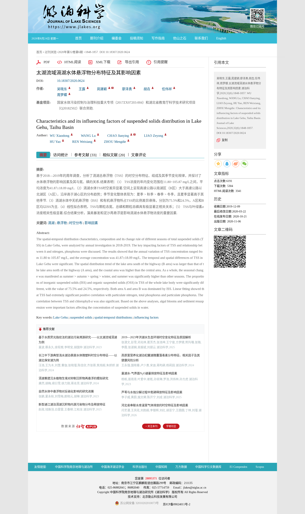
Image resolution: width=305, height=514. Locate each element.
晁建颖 (102, 89)
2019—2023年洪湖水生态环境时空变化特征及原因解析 (156, 337)
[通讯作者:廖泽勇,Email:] (134, 88)
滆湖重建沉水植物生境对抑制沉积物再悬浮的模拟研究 (73, 378)
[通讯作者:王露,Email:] (88, 88)
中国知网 (161, 466)
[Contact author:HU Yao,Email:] (63, 140)
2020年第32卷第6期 (70, 52)
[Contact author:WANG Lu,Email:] (98, 134)
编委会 (117, 38)
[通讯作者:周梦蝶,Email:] (69, 94)
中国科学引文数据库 (208, 466)
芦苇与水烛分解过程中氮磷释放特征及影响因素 (151, 392)
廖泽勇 (127, 89)
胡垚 (147, 89)
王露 (82, 89)
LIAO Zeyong (153, 135)
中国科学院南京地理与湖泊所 (74, 466)
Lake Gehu (60, 317)
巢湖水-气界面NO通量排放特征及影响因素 (149, 373)
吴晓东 (62, 89)
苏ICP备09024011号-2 (176, 504)
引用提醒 (161, 62)
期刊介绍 (96, 38)
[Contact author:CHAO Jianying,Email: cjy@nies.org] (131, 134)
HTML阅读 (72, 62)
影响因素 (91, 223)
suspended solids (81, 317)
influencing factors (146, 317)
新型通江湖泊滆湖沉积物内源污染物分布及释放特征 (72, 404)
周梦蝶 (62, 95)
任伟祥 (167, 89)
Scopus (260, 466)
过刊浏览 (50, 52)
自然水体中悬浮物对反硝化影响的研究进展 (66, 391)
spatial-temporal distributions (113, 317)
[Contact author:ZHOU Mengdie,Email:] (128, 140)
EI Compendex (238, 466)
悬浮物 (62, 223)
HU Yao (55, 141)
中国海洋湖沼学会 (112, 466)
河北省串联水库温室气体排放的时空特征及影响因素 (154, 405)
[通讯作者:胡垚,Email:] (153, 88)
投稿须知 (136, 38)
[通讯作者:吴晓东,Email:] (69, 88)
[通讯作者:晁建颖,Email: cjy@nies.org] (109, 88)
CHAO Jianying (118, 135)
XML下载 (103, 62)
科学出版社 (140, 466)
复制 (225, 140)
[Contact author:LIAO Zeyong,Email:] (165, 134)
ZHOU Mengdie (115, 141)
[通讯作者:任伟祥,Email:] (174, 88)
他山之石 (179, 38)
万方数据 (181, 466)
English (221, 38)
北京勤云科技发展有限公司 (159, 496)
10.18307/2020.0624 (70, 80)
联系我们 (201, 38)
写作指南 (158, 38)
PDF (47, 62)
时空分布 (75, 223)
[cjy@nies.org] (112, 88)
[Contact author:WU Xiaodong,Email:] (72, 134)
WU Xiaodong (59, 135)
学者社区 (171, 426)
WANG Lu (88, 135)
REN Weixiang (82, 141)
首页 (78, 38)
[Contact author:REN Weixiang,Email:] (95, 140)
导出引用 (132, 62)
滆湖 (51, 223)
